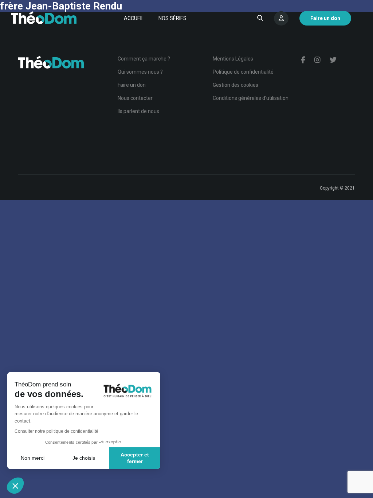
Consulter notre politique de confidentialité (56, 431)
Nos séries (172, 18)
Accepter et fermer (135, 458)
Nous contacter (135, 98)
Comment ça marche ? (144, 59)
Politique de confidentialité (243, 72)
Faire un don (132, 85)
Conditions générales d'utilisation (250, 98)
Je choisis (83, 458)
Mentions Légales (233, 59)
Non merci (32, 458)
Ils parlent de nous (138, 111)
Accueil (134, 18)
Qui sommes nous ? (140, 72)
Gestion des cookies (235, 85)
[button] (15, 485)
